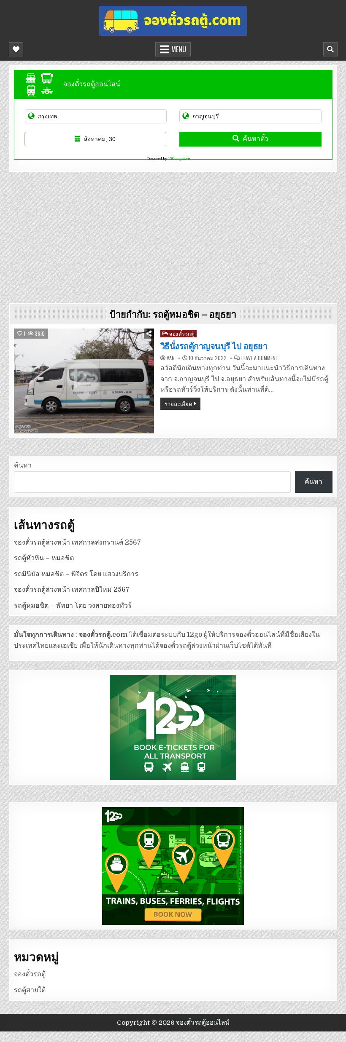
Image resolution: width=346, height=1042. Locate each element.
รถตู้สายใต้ (30, 990)
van (171, 358)
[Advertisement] (173, 235)
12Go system (179, 159)
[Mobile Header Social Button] (16, 49)
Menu (178, 49)
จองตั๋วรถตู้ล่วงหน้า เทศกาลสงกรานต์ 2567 (77, 542)
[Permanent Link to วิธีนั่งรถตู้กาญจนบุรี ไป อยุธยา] (84, 381)
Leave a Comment (259, 358)
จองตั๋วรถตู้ (182, 333)
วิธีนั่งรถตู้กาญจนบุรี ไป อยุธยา (214, 346)
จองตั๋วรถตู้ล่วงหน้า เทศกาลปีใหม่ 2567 (72, 589)
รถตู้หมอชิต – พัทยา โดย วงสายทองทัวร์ (73, 605)
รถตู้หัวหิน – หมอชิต (44, 558)
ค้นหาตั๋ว (255, 138)
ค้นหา (23, 465)
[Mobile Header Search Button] (330, 49)
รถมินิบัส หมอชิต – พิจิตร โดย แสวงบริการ (76, 574)
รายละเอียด (178, 403)
